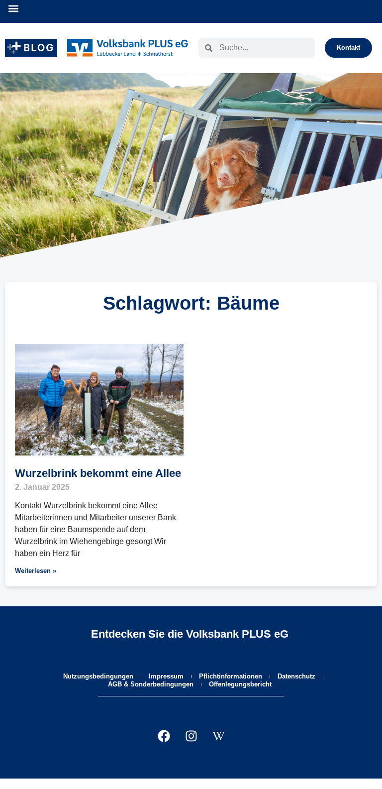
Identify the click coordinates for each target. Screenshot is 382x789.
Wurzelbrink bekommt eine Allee (98, 473)
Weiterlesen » (35, 570)
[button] (13, 8)
